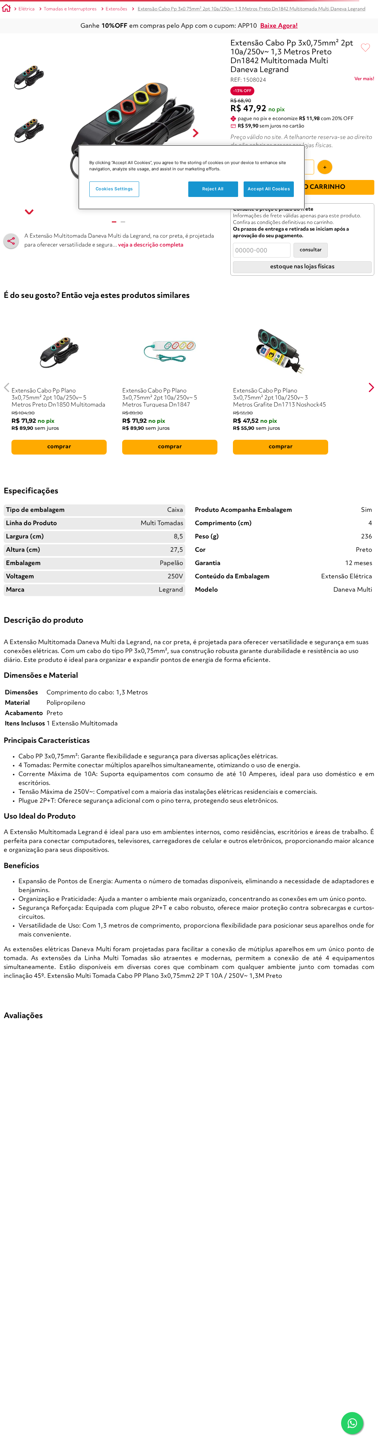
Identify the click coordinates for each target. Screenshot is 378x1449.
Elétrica (26, 9)
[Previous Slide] (7, 387)
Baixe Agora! (279, 26)
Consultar (311, 250)
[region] (191, 177)
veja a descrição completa (150, 245)
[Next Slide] (371, 387)
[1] (114, 222)
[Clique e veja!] (364, 80)
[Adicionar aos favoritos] (365, 48)
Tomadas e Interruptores (70, 9)
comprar (59, 447)
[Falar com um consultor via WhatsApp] (352, 1423)
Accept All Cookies (269, 188)
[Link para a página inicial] (6, 9)
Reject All (213, 188)
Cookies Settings (114, 188)
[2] (122, 222)
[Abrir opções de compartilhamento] (11, 241)
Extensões (116, 9)
